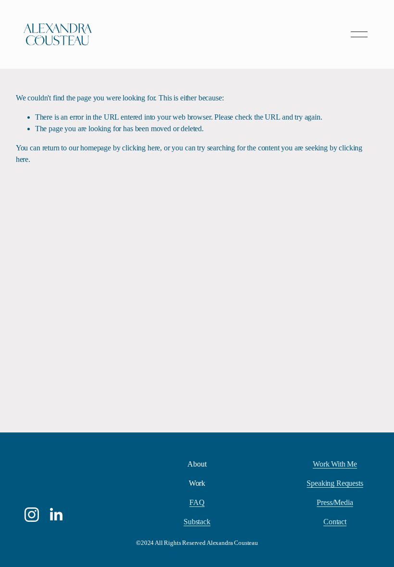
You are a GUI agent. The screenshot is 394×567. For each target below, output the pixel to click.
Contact (334, 522)
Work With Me (335, 464)
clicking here (141, 148)
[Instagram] (31, 514)
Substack (197, 522)
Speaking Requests (335, 483)
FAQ (197, 502)
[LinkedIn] (55, 514)
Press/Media (335, 502)
